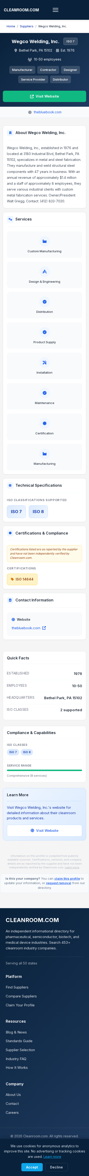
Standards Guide (19, 1041)
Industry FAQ (16, 1059)
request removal (58, 883)
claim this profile (67, 878)
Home (11, 26)
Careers (12, 1112)
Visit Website (47, 96)
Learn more (72, 867)
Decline (56, 1167)
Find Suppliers (17, 987)
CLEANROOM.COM (21, 9)
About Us (13, 1094)
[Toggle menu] (55, 10)
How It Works (17, 1067)
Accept (32, 1167)
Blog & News (16, 1032)
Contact (12, 1103)
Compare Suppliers (21, 996)
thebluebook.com (26, 628)
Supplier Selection (20, 1050)
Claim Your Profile (20, 1005)
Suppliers (26, 26)
